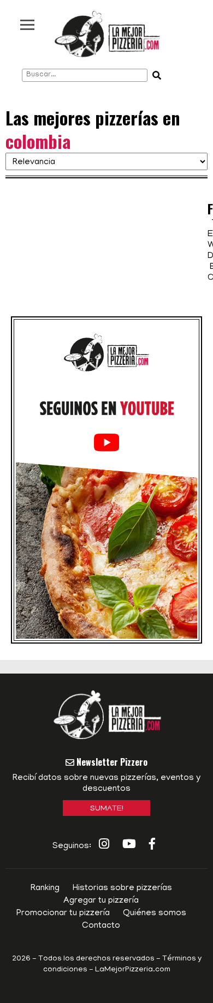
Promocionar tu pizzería (63, 913)
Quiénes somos (154, 913)
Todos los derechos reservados (96, 959)
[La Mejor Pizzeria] (107, 34)
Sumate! (106, 809)
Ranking (45, 888)
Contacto (101, 926)
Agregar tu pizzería (101, 901)
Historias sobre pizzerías (122, 888)
